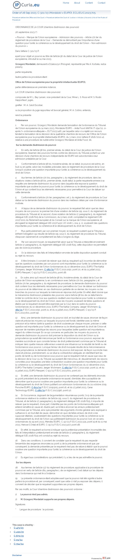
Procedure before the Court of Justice (60, 17)
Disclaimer (17, 555)
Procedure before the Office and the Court (28, 17)
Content (89, 3)
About (77, 3)
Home (66, 3)
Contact (101, 3)
